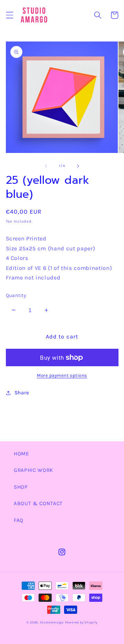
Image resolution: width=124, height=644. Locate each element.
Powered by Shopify (81, 622)
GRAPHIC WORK (33, 470)
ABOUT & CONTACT (38, 503)
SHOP (21, 487)
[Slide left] (46, 166)
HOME (21, 454)
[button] (9, 15)
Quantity (16, 295)
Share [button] (21, 393)
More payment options (62, 375)
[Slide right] (77, 166)
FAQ (18, 520)
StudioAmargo (52, 622)
